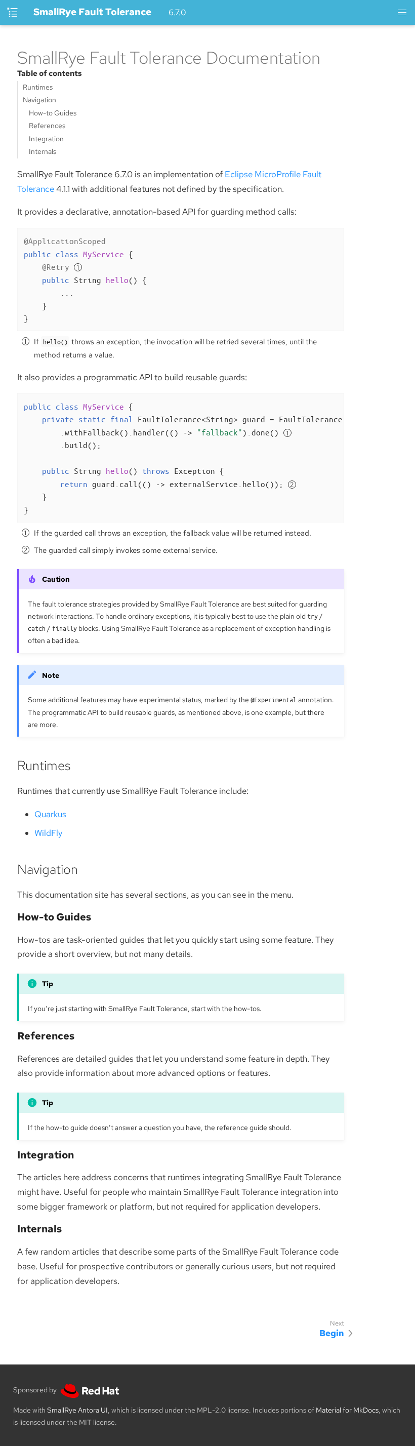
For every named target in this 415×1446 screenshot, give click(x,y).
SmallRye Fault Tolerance (92, 12)
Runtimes (38, 87)
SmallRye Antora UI (77, 1410)
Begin (331, 1333)
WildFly (48, 832)
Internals (42, 151)
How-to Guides (52, 112)
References (47, 125)
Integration (46, 138)
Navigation (39, 99)
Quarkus (50, 814)
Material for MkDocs (347, 1410)
